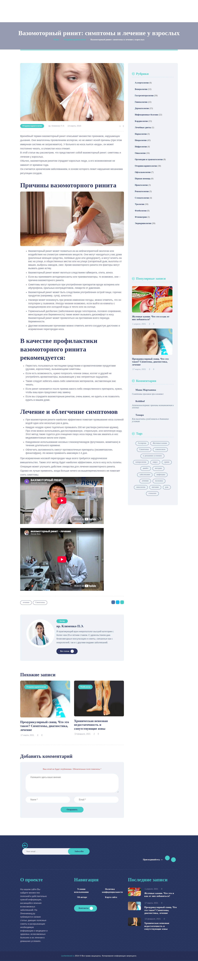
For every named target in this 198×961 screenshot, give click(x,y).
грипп (166, 462)
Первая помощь (142, 178)
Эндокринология (143, 223)
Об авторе (82, 897)
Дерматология (142, 108)
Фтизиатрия (141, 217)
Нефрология (141, 146)
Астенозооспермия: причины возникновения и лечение (153, 406)
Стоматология (142, 198)
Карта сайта (111, 897)
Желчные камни (160, 443)
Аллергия (142, 443)
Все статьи (64, 651)
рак (166, 487)
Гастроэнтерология (144, 95)
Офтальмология (143, 172)
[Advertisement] (153, 252)
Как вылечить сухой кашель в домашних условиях (150, 420)
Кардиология (141, 121)
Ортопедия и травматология (149, 159)
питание (155, 487)
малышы (159, 481)
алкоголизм (160, 449)
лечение (26, 602)
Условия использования (81, 890)
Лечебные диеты (143, 127)
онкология (140, 487)
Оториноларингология (32, 126)
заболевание (145, 475)
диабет (145, 468)
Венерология (141, 89)
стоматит (152, 493)
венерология (141, 462)
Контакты (84, 908)
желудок (158, 468)
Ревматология (142, 191)
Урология (139, 204)
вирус (155, 462)
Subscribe (79, 851)
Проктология (141, 185)
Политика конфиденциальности (112, 890)
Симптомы (40, 602)
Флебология (85, 687)
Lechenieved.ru (67, 956)
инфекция (161, 475)
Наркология (141, 134)
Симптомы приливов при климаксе (148, 394)
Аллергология (142, 83)
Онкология (140, 153)
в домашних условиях (152, 456)
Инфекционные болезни (146, 115)
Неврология (141, 140)
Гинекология (141, 102)
